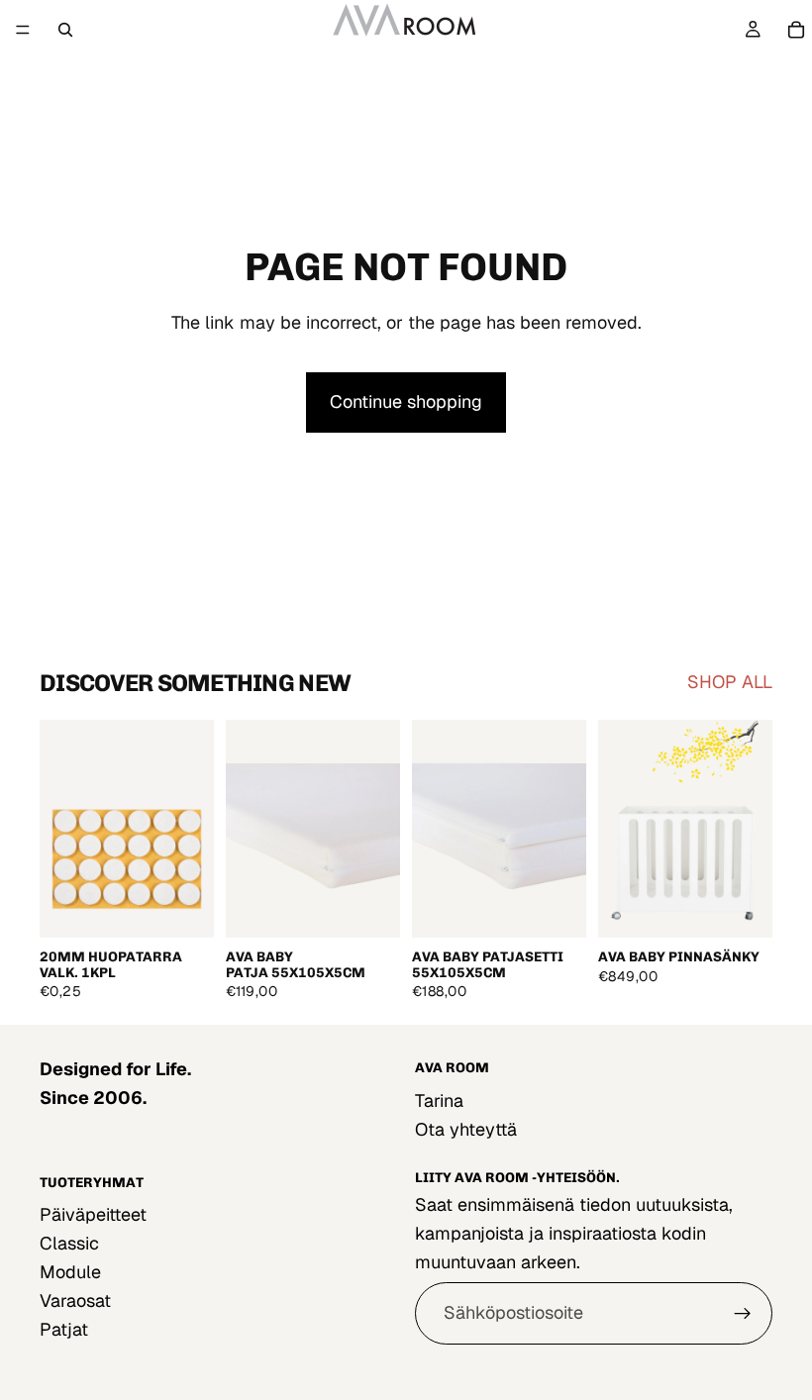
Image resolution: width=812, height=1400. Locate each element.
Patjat (64, 1328)
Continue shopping (406, 401)
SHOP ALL (729, 681)
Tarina (439, 1100)
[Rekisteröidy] (742, 1314)
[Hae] (65, 29)
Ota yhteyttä (466, 1129)
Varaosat (75, 1299)
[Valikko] (23, 29)
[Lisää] (183, 908)
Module (70, 1271)
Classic (69, 1243)
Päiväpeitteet (93, 1214)
